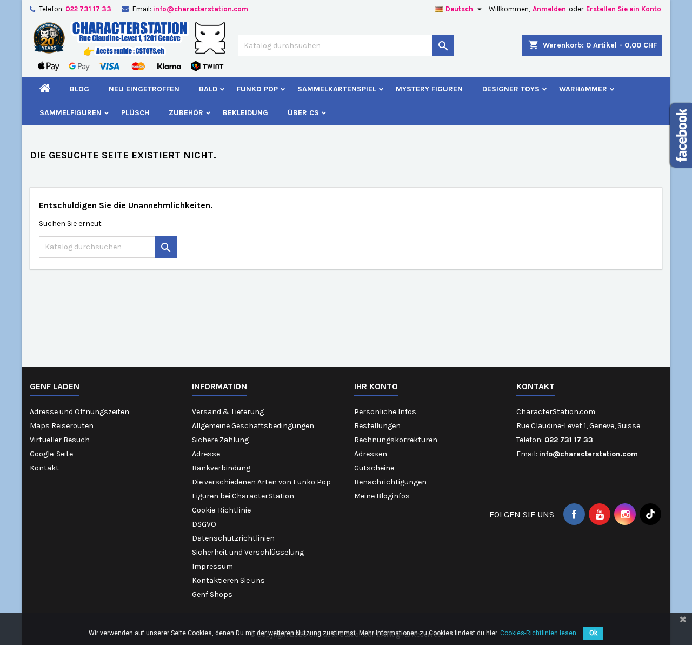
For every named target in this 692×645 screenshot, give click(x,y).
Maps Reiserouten (62, 425)
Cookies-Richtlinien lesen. (539, 633)
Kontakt (44, 468)
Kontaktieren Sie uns (228, 580)
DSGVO (204, 524)
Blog (79, 89)
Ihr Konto (376, 386)
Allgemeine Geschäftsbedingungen (253, 425)
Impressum (212, 566)
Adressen (370, 453)
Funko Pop (257, 89)
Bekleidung (245, 112)
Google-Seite (51, 453)
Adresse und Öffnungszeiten (79, 411)
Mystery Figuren (429, 89)
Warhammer (583, 89)
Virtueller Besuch (60, 439)
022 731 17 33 (88, 9)
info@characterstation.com (200, 9)
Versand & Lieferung (228, 411)
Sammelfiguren (70, 112)
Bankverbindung (221, 468)
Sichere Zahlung (220, 439)
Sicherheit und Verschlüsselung (248, 552)
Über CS (303, 112)
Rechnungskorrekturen (395, 439)
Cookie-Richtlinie (221, 510)
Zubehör (186, 112)
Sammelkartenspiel (336, 89)
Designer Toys (511, 89)
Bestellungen (377, 425)
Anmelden (549, 9)
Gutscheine (374, 468)
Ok (593, 633)
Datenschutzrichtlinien (233, 538)
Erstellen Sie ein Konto (623, 9)
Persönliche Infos (385, 411)
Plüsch (135, 112)
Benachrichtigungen (390, 482)
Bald (208, 89)
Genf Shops (212, 594)
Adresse (206, 453)
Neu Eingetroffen (144, 89)
